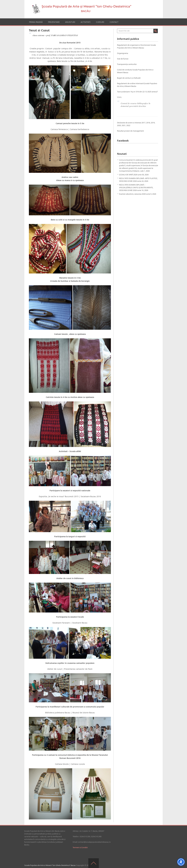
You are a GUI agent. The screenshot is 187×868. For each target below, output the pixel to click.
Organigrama (122, 53)
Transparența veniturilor (127, 64)
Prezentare (54, 22)
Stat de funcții (122, 58)
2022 (128, 125)
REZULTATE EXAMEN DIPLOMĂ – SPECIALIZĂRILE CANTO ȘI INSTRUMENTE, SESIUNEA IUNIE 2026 (136, 187)
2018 (148, 122)
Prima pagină (36, 22)
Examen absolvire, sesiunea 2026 (132, 194)
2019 (153, 122)
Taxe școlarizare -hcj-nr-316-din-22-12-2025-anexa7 (137, 91)
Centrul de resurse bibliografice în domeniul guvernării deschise (135, 104)
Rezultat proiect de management (130, 131)
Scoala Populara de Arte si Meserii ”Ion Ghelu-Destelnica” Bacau (50, 865)
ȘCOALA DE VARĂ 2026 (128, 174)
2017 (143, 122)
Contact (114, 22)
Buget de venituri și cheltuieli (128, 78)
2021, (124, 125)
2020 (119, 125)
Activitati (85, 22)
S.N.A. (119, 97)
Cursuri (100, 22)
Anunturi (70, 22)
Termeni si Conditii (80, 847)
